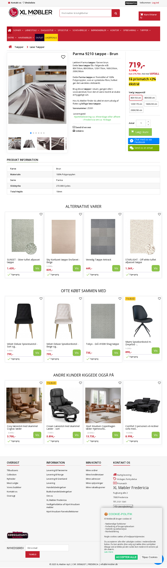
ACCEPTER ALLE (126, 557)
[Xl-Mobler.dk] (31, 12)
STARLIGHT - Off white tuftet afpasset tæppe (140, 261)
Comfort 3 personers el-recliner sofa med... (142, 427)
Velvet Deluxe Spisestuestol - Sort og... (22, 345)
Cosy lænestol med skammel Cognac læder (22, 427)
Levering (50, 483)
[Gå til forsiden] (10, 47)
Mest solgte (12, 483)
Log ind (155, 2)
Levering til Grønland (56, 478)
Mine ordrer (92, 470)
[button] (30, 133)
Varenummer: (80, 108)
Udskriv (80, 130)
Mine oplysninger (94, 483)
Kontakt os (16, 2)
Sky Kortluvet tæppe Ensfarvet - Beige (63, 261)
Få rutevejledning (123, 506)
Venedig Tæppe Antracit (98, 259)
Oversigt (11, 495)
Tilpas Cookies (150, 557)
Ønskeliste (30, 2)
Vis (37, 268)
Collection (11, 474)
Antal (131, 123)
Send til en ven (83, 127)
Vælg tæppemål (137, 92)
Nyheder (11, 478)
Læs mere (108, 552)
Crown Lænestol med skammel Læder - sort (63, 427)
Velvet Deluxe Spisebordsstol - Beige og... (62, 345)
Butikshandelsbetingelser (59, 491)
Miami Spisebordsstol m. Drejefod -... (138, 343)
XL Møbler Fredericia (56, 500)
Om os (49, 495)
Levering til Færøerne (56, 470)
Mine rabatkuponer (95, 487)
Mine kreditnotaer (95, 474)
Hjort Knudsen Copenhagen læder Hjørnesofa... (100, 427)
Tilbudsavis (12, 470)
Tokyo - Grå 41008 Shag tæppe (102, 343)
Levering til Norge (55, 474)
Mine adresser (93, 478)
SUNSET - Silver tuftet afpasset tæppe (23, 261)
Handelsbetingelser (56, 487)
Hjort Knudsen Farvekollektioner (62, 511)
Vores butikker (14, 487)
